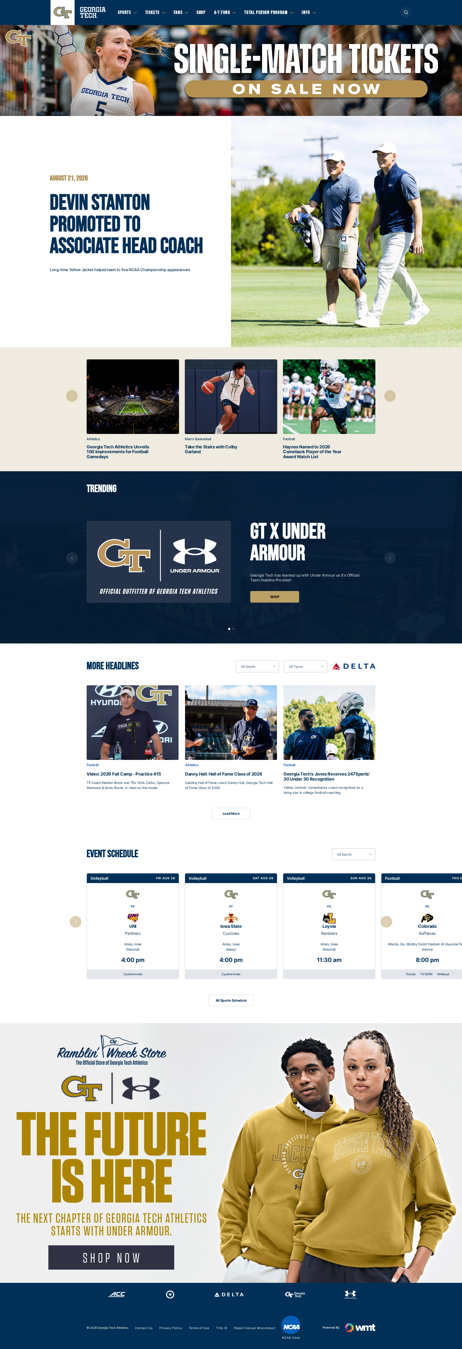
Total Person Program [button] (266, 12)
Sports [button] (124, 12)
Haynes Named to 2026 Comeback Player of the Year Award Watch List (312, 452)
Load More (231, 813)
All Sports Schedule (231, 1000)
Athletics (93, 439)
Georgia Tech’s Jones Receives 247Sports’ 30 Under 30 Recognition (326, 776)
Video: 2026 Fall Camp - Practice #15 (124, 774)
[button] (406, 12)
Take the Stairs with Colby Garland (211, 449)
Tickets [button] (152, 12)
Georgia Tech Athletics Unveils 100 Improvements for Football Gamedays (118, 452)
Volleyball (99, 878)
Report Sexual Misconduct (254, 1328)
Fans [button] (178, 12)
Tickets (410, 974)
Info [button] (306, 12)
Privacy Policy (170, 1328)
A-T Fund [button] (222, 12)
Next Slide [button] (386, 922)
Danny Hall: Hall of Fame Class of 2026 (223, 774)
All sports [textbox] (248, 666)
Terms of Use (199, 1328)
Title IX (221, 1328)
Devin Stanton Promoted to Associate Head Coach (126, 224)
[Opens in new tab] (353, 666)
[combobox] (257, 666)
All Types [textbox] (296, 666)
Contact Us (144, 1328)
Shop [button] (201, 12)
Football (289, 439)
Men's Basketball (198, 439)
